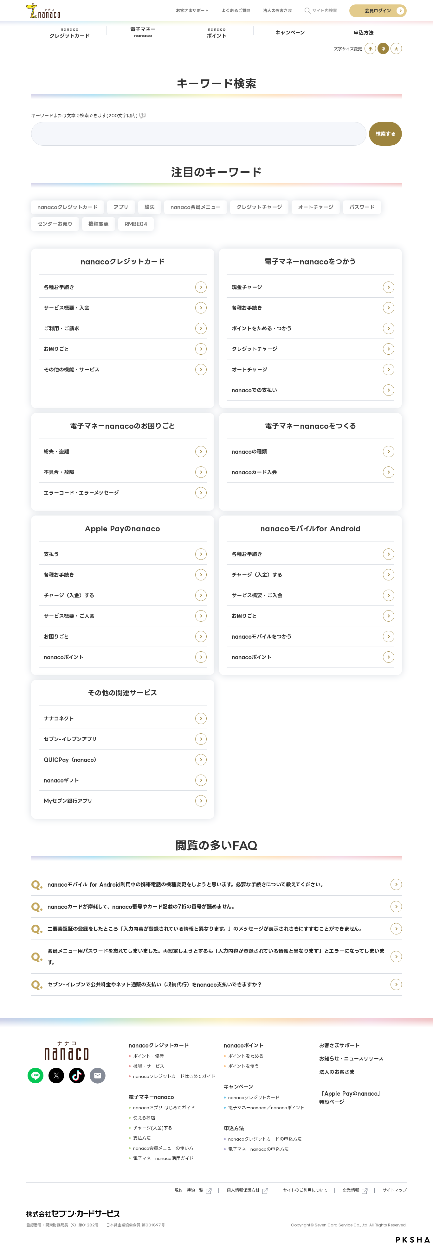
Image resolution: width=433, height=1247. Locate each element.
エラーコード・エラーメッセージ (81, 493)
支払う (51, 554)
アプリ (121, 207)
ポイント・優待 (148, 1056)
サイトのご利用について (305, 1190)
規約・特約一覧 (188, 1190)
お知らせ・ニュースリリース (351, 1058)
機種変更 (98, 224)
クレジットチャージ (259, 207)
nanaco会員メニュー (196, 207)
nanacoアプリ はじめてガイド (164, 1107)
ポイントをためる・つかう (262, 328)
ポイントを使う (243, 1066)
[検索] (308, 11)
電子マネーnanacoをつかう (310, 261)
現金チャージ (247, 287)
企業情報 (351, 1190)
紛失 (150, 207)
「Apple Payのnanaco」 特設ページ (351, 1098)
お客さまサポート (192, 10)
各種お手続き (59, 287)
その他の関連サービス (122, 693)
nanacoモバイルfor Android (310, 528)
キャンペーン (238, 1087)
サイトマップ (395, 1190)
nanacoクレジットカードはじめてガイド (174, 1076)
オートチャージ (315, 207)
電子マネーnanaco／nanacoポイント (266, 1107)
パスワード (362, 207)
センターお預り (55, 224)
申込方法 (234, 1128)
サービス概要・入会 (66, 308)
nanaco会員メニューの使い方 (163, 1148)
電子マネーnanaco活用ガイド (163, 1158)
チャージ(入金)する (152, 1127)
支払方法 (142, 1138)
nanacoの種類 (249, 451)
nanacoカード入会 (254, 472)
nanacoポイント (64, 657)
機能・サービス (148, 1066)
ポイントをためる (245, 1056)
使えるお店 (144, 1117)
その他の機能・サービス (72, 369)
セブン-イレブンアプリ (70, 739)
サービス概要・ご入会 (69, 616)
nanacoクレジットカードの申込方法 (265, 1138)
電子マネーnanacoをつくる (310, 426)
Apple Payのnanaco (122, 528)
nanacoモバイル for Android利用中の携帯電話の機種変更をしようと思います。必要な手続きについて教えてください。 (187, 884)
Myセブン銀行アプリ (68, 801)
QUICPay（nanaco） (71, 760)
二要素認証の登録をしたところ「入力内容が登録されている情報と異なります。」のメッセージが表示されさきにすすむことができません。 (206, 929)
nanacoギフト (61, 780)
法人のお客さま (277, 10)
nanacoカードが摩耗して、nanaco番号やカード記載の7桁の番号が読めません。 (142, 906)
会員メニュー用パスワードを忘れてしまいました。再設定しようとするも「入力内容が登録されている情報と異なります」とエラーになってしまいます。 (216, 956)
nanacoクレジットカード (67, 207)
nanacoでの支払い (254, 390)
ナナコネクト (59, 718)
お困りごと (56, 349)
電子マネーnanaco (151, 1097)
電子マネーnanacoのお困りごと (122, 426)
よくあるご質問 (236, 10)
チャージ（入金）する (69, 595)
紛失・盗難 (56, 451)
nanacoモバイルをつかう (262, 636)
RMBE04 (136, 224)
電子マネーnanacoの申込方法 (258, 1149)
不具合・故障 (59, 472)
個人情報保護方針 (243, 1190)
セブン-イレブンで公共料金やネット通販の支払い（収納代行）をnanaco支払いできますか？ (155, 984)
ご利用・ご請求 (61, 328)
